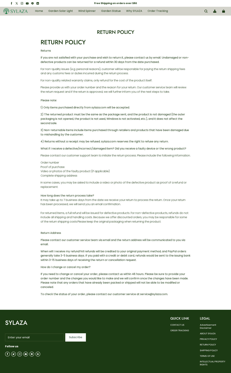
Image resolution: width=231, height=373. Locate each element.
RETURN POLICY (208, 344)
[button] (206, 11)
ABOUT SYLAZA (208, 333)
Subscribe (75, 337)
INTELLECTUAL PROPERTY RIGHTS (212, 363)
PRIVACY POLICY (208, 339)
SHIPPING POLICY (209, 350)
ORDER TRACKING (179, 330)
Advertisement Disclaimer (208, 326)
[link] (60, 11)
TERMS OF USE (207, 356)
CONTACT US (177, 325)
